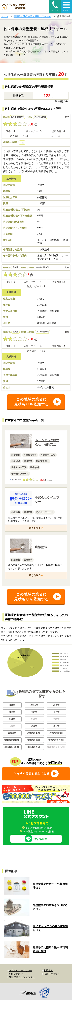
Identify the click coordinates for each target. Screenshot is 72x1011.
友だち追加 (40, 839)
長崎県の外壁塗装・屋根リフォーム (32, 16)
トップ (4, 16)
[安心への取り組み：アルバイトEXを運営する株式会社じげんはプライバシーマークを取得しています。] (46, 993)
